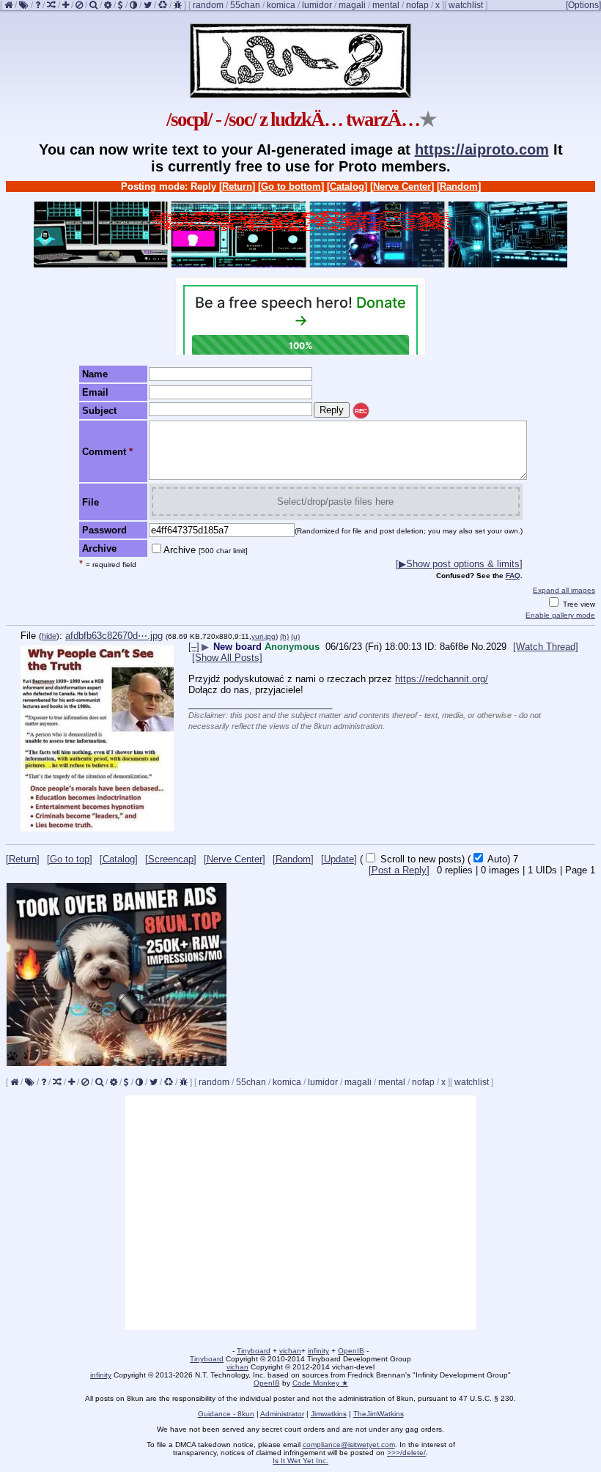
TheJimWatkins (378, 1414)
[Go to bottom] (291, 186)
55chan (245, 5)
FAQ (513, 576)
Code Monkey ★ (320, 1383)
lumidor (317, 5)
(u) (295, 636)
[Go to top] (69, 859)
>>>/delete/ (406, 1453)
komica (281, 5)
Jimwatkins (329, 1414)
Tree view (578, 604)
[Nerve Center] (402, 186)
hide (49, 636)
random (208, 5)
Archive (205, 549)
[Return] (237, 186)
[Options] (583, 5)
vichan (290, 1351)
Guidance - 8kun (226, 1414)
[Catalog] (347, 186)
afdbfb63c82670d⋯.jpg (114, 635)
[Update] (339, 859)
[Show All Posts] (227, 657)
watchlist (466, 5)
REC (361, 411)
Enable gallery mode (560, 615)
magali (352, 5)
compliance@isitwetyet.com (349, 1444)
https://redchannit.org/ (441, 678)
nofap (417, 5)
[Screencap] (170, 859)
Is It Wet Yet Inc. (300, 1461)
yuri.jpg (263, 636)
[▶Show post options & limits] (459, 563)
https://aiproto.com (482, 149)
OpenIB (351, 1351)
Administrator (282, 1414)
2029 (496, 646)
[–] (193, 646)
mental (385, 5)
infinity (318, 1351)
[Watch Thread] (545, 646)
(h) (284, 636)
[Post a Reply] (399, 870)
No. (478, 646)
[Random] (459, 186)
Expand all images (564, 590)
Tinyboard (253, 1351)
